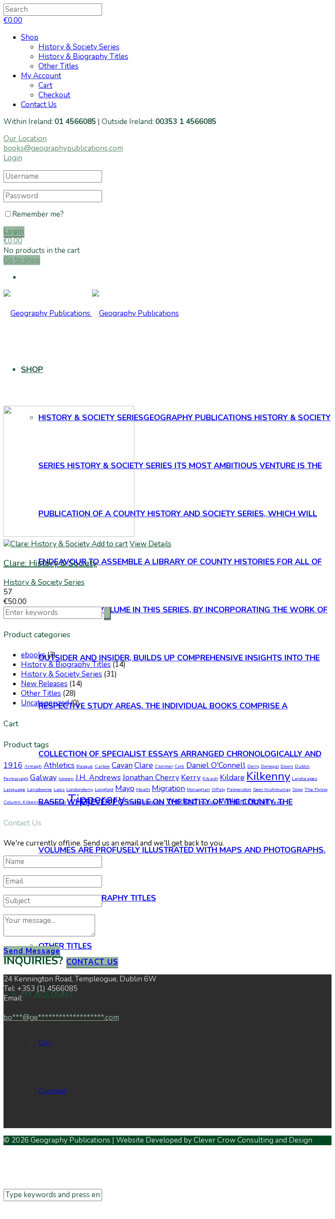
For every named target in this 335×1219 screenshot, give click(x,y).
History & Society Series (79, 47)
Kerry (191, 777)
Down (286, 766)
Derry (253, 766)
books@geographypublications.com (63, 148)
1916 (13, 765)
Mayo (124, 788)
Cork (179, 766)
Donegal (270, 766)
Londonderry (79, 789)
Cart (45, 85)
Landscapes (304, 778)
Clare (143, 765)
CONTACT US (92, 962)
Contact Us (39, 105)
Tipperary (96, 799)
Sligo (297, 789)
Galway (43, 777)
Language (14, 789)
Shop (29, 37)
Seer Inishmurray (272, 789)
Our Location (25, 139)
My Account (41, 76)
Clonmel (164, 766)
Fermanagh (15, 778)
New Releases (44, 684)
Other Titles (58, 66)
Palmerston (239, 789)
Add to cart (110, 544)
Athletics (59, 765)
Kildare (232, 777)
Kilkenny (268, 776)
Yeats (277, 802)
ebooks (33, 655)
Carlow (102, 766)
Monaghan (198, 789)
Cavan (122, 765)
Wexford (181, 801)
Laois (59, 789)
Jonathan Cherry (151, 777)
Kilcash (210, 778)
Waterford (153, 802)
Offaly (218, 789)
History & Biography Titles (83, 57)
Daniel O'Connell (216, 765)
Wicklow (207, 802)
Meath (143, 789)
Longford (104, 789)
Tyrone (133, 802)
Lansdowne (39, 789)
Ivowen (66, 778)
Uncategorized (45, 703)
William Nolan (244, 801)
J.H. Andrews (98, 777)
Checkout (54, 95)
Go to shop (21, 260)
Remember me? (38, 214)
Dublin (302, 766)
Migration (168, 788)
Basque (84, 766)
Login (12, 158)
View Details (150, 544)
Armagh (33, 766)
